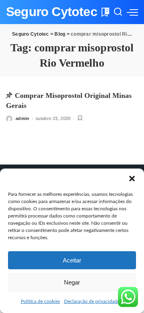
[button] (132, 179)
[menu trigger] (132, 12)
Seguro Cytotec (51, 12)
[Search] (118, 12)
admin (23, 118)
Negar (72, 282)
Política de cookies (40, 301)
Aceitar (72, 260)
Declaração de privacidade (92, 301)
